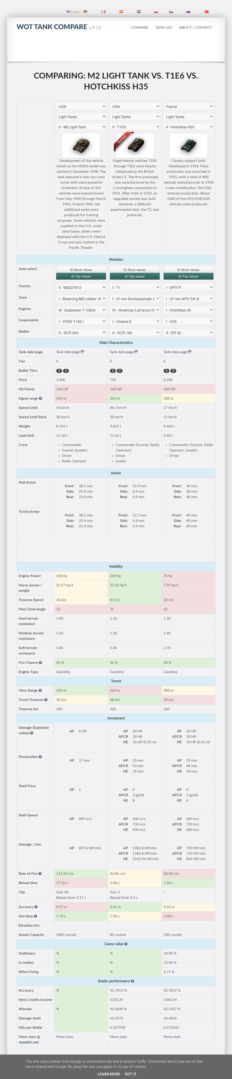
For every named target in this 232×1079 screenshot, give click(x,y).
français (111, 12)
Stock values (82, 269)
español (129, 12)
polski (162, 12)
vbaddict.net (29, 1042)
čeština (178, 12)
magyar (146, 12)
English (75, 12)
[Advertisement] (116, 48)
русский (196, 12)
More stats (64, 1037)
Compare (139, 27)
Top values (82, 276)
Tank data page (68, 352)
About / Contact (195, 27)
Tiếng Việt (215, 12)
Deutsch (93, 12)
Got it (130, 1074)
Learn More (109, 1074)
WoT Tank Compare (59, 27)
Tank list (163, 27)
